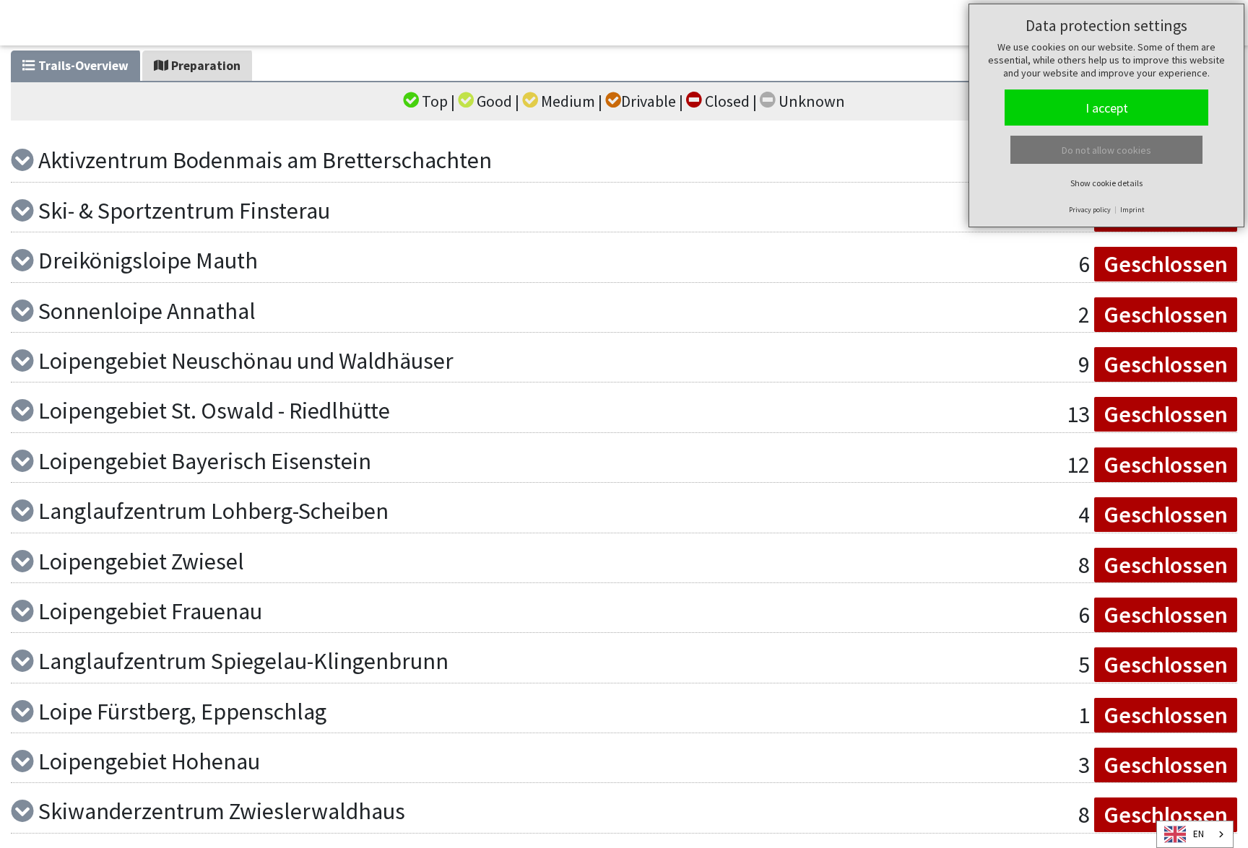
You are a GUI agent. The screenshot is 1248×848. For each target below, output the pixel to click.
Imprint (1132, 209)
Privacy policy (1090, 209)
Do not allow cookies (1106, 150)
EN (1198, 834)
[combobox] (1195, 834)
